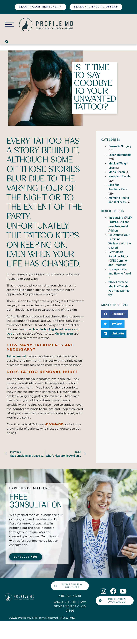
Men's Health (116, 172)
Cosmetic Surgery (119, 146)
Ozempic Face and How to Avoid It (119, 274)
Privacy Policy (67, 617)
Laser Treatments (119, 155)
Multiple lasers (64, 333)
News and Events (119, 176)
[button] (7, 42)
